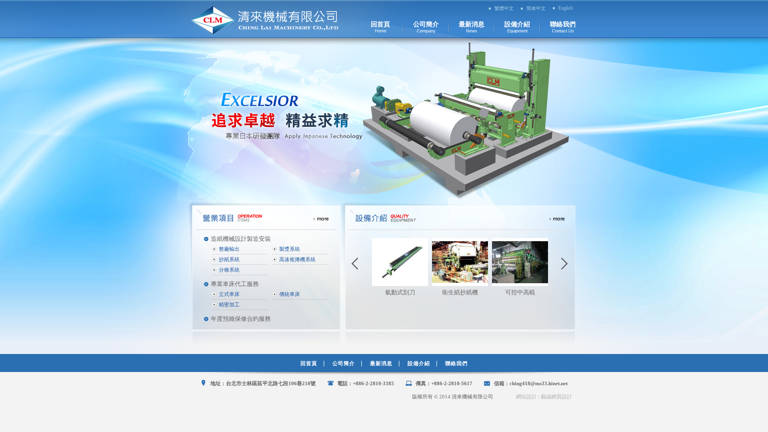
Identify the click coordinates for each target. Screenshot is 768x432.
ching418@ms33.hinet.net (539, 383)
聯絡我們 (456, 363)
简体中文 (536, 8)
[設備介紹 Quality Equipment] (460, 218)
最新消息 (381, 363)
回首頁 (308, 363)
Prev (355, 264)
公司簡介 (343, 363)
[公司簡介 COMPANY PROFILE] (266, 218)
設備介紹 (419, 363)
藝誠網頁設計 (556, 397)
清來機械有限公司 (265, 20)
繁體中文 (504, 8)
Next (565, 264)
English (565, 8)
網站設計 (526, 397)
